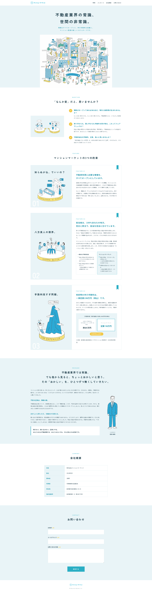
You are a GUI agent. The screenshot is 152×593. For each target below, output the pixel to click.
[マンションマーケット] (38, 2)
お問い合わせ (117, 3)
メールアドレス (53, 537)
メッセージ (101, 3)
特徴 (94, 3)
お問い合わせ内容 (54, 547)
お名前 (51, 528)
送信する (76, 569)
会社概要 (108, 3)
